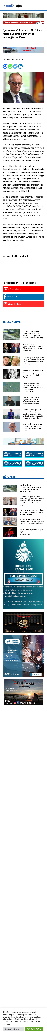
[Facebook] (5, 66)
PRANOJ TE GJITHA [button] (34, 1029)
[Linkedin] (20, 66)
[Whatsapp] (10, 66)
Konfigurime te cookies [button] (13, 1029)
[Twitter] (15, 66)
